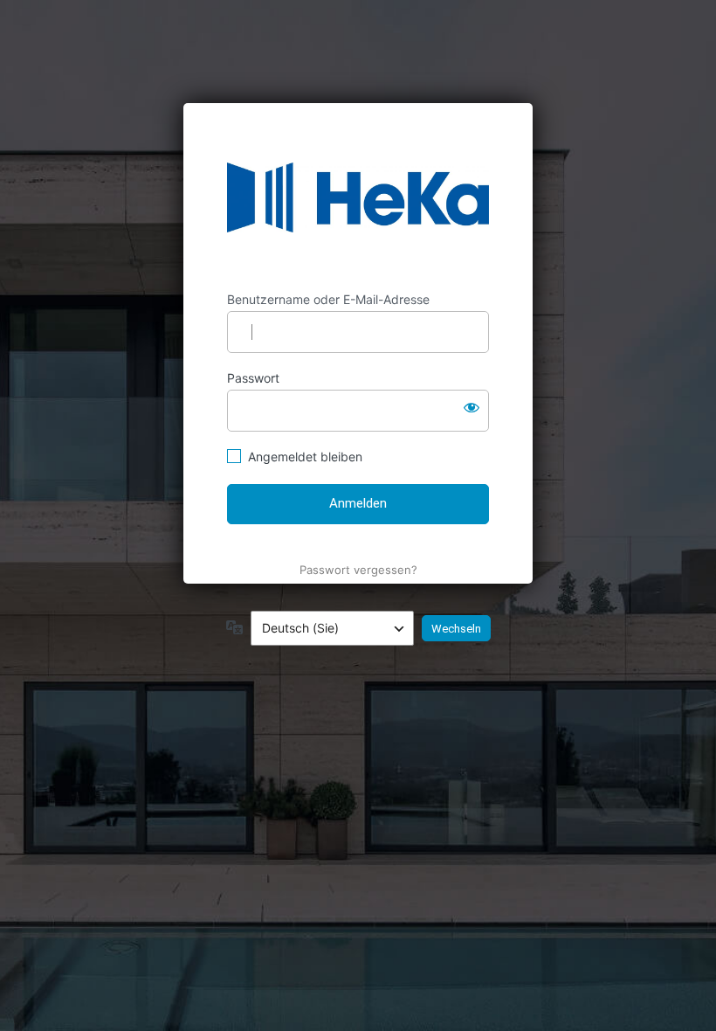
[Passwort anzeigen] (471, 407)
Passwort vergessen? (358, 570)
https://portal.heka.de (358, 197)
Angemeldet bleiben (305, 456)
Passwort (253, 377)
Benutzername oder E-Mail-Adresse (328, 299)
